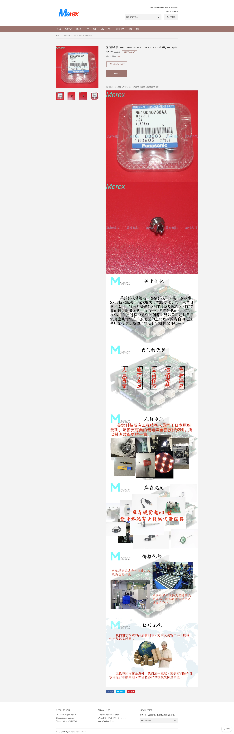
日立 (87, 29)
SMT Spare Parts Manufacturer (74, 732)
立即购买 (116, 73)
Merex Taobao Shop (106, 721)
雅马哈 (78, 29)
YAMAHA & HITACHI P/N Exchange (112, 718)
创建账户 (175, 11)
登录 (167, 11)
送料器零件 (120, 29)
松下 (94, 29)
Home (58, 29)
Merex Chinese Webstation (108, 715)
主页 (57, 35)
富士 (110, 29)
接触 (138, 29)
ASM (102, 29)
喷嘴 (130, 29)
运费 (118, 56)
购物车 (173, 17)
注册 (174, 720)
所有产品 (68, 29)
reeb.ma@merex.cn (68, 715)
